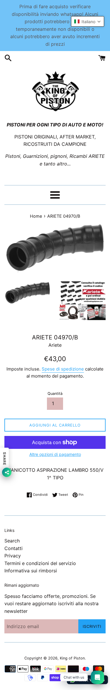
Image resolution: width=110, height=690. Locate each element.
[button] (87, 21)
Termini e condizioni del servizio (40, 563)
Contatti (13, 548)
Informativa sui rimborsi (30, 571)
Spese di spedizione (63, 369)
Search (12, 541)
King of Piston (72, 658)
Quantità (55, 393)
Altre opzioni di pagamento (55, 454)
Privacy (12, 556)
